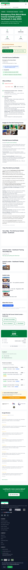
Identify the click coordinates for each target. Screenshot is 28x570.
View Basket (20, 323)
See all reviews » (5, 479)
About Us (2, 535)
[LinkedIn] (5, 515)
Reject (4, 566)
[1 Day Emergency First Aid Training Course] (6, 127)
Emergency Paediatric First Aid (10, 67)
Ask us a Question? (8, 323)
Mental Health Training (5, 522)
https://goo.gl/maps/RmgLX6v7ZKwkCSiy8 (10, 255)
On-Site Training (4, 529)
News (2, 538)
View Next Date (8, 51)
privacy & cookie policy (14, 564)
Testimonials (3, 536)
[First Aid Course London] (6, 267)
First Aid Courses (4, 520)
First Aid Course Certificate (11, 142)
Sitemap (2, 544)
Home (2, 7)
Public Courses (8, 7)
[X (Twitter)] (8, 515)
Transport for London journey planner (14, 116)
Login (26, 1)
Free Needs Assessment (15, 397)
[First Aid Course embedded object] (14, 132)
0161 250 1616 (5, 1)
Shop (2, 542)
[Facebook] (2, 515)
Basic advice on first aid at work (9, 296)
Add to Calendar (20, 86)
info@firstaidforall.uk (8, 357)
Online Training (4, 526)
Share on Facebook (9, 305)
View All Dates (14, 494)
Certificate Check (4, 540)
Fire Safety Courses (5, 524)
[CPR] (14, 127)
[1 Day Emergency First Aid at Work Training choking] (21, 127)
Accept (10, 566)
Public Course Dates (10, 319)
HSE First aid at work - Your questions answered (13, 282)
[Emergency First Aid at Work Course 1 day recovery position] (6, 132)
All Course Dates (20, 51)
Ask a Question (15, 346)
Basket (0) (22, 1)
